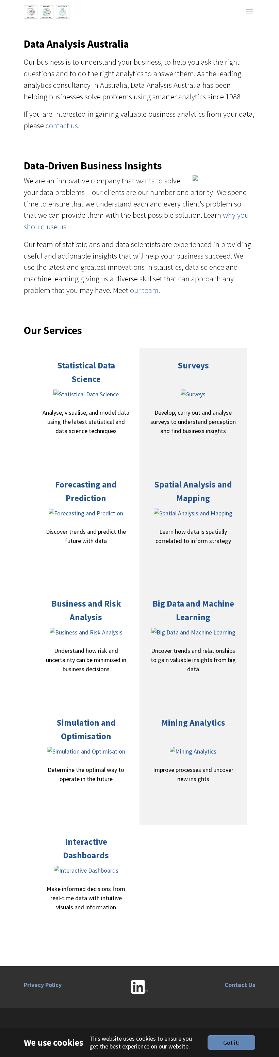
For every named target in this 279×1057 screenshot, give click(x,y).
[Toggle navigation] (249, 12)
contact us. (62, 125)
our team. (145, 290)
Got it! (231, 1042)
